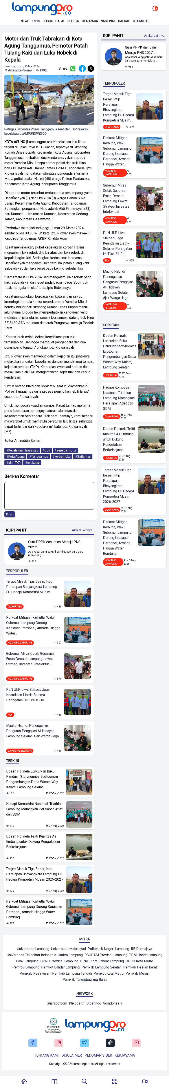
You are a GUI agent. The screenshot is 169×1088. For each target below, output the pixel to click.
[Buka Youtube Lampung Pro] (136, 1043)
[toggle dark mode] (155, 8)
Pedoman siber (98, 1055)
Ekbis (36, 21)
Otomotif (140, 21)
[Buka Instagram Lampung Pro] (58, 1043)
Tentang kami (46, 1055)
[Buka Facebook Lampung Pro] (32, 1043)
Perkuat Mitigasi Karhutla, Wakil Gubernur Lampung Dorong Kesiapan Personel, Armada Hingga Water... (33, 625)
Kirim (9, 514)
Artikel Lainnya (82, 530)
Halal (60, 21)
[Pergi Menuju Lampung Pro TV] (145, 1081)
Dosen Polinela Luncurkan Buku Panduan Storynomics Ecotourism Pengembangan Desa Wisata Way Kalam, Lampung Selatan (32, 779)
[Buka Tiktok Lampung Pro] (110, 1043)
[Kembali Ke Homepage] (24, 1081)
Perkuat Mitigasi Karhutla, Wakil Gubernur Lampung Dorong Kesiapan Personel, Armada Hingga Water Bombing (34, 909)
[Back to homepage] (42, 9)
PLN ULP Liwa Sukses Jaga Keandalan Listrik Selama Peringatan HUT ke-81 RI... (28, 694)
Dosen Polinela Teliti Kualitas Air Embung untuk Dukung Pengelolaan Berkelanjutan (33, 841)
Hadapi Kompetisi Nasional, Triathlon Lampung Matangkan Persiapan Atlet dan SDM (34, 809)
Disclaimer (71, 1055)
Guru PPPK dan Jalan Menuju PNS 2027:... (54, 544)
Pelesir (73, 21)
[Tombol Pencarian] (84, 1081)
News (25, 21)
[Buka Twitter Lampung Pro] (84, 1043)
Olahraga (90, 21)
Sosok (48, 21)
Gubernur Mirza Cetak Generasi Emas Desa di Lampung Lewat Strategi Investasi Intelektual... (30, 658)
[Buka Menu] (115, 1081)
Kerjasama (125, 1055)
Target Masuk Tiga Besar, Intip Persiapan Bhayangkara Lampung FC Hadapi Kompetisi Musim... (31, 586)
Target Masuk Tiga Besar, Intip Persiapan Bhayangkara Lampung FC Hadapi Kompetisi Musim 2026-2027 (34, 874)
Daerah (124, 21)
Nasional (108, 21)
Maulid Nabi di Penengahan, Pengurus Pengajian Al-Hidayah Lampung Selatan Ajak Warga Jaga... (33, 731)
